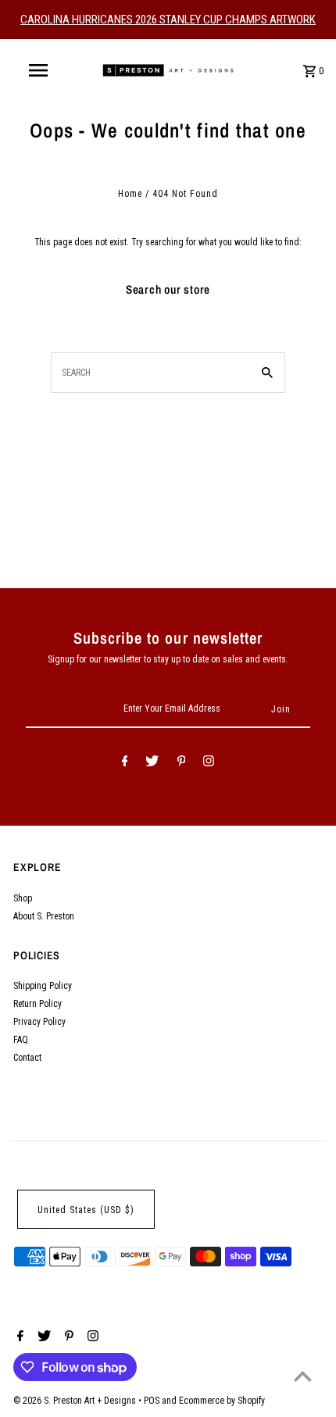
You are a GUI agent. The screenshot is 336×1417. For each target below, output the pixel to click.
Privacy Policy (39, 1021)
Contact (27, 1057)
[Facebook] (125, 763)
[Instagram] (208, 763)
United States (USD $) (86, 1210)
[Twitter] (152, 763)
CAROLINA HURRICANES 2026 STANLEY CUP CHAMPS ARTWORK (168, 19)
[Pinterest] (181, 763)
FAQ (20, 1039)
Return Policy (37, 1003)
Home (130, 193)
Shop (22, 898)
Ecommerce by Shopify (222, 1400)
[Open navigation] (41, 70)
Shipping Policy (42, 985)
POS (151, 1400)
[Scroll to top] (302, 1376)
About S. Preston (43, 916)
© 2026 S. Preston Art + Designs (75, 1400)
